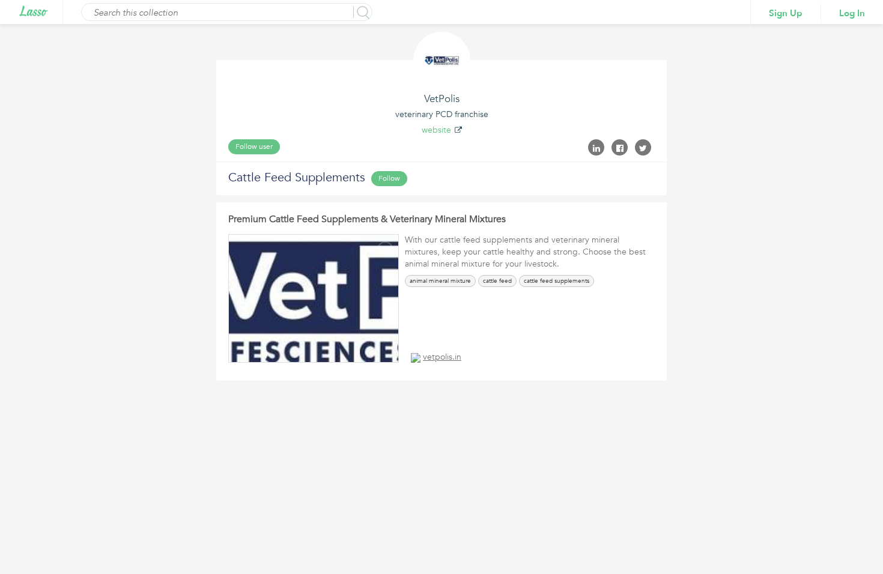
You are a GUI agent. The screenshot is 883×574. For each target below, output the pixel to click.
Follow (389, 178)
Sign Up (786, 13)
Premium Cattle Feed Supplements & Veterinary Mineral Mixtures (367, 219)
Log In (852, 13)
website (436, 130)
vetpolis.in (442, 357)
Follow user (254, 146)
